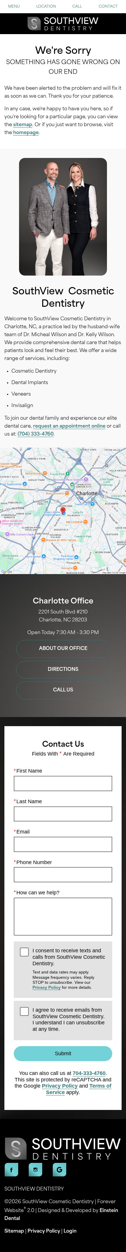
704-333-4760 (89, 1073)
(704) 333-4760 (36, 434)
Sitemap (14, 1231)
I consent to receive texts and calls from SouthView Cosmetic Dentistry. (69, 969)
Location (46, 7)
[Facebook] (11, 1169)
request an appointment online (69, 426)
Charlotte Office (63, 601)
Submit (63, 1053)
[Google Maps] (59, 1169)
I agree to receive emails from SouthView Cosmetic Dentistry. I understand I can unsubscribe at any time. (69, 1019)
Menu (14, 7)
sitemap (22, 125)
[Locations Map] (63, 511)
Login (70, 1231)
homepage (26, 133)
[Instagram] (35, 1169)
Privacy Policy (47, 987)
